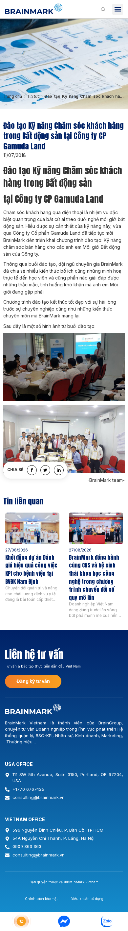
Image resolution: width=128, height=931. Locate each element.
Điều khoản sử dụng (87, 899)
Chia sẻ (15, 470)
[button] (117, 9)
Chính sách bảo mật (41, 899)
